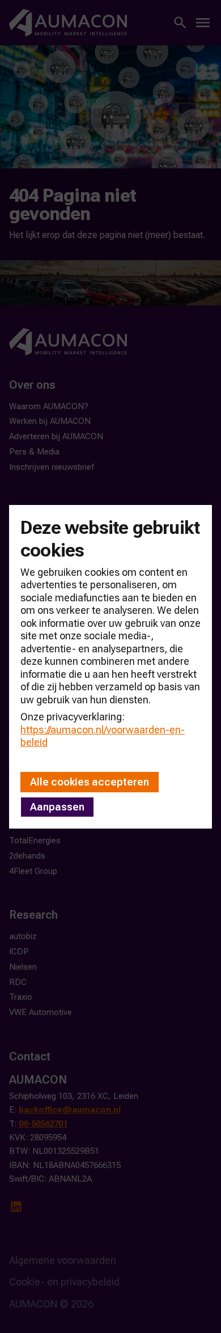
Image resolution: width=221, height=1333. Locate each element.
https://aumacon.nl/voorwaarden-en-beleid (102, 736)
